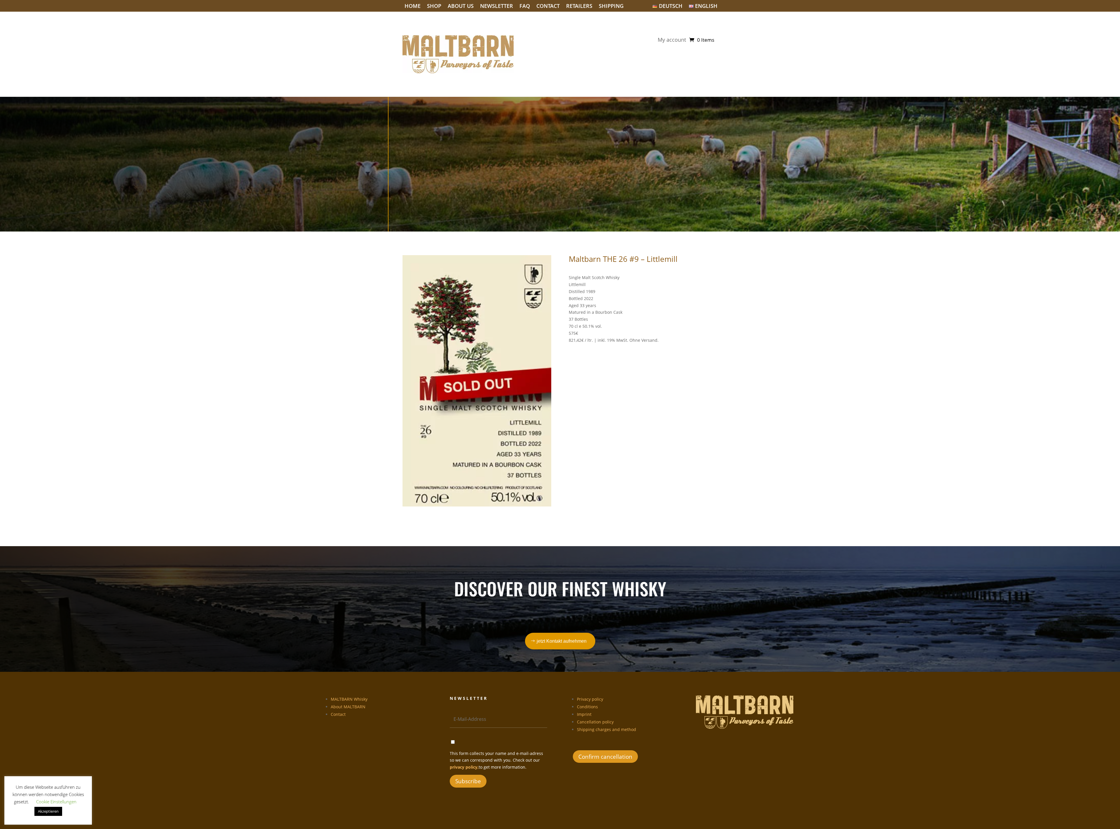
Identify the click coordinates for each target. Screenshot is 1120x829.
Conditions (587, 706)
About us (461, 6)
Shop (434, 6)
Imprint (584, 714)
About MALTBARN (348, 706)
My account (672, 40)
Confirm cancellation (605, 756)
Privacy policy (590, 699)
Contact (548, 6)
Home (413, 6)
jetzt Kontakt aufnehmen (562, 641)
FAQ (524, 6)
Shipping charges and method (606, 729)
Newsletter (496, 6)
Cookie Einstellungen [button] (56, 802)
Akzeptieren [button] (48, 811)
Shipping (611, 6)
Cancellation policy (595, 722)
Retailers (579, 6)
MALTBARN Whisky (349, 699)
